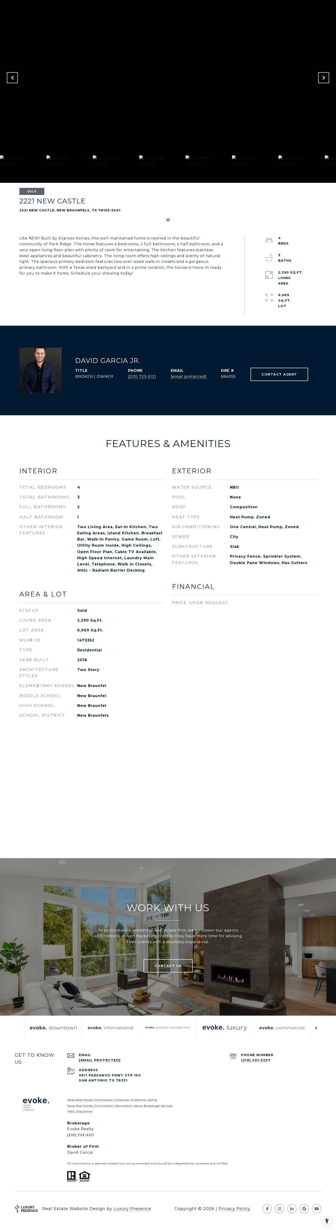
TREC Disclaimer (80, 1111)
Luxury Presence (132, 1208)
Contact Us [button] (168, 966)
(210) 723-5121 (142, 376)
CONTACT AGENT (279, 374)
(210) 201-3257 (255, 1060)
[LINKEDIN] (291, 1208)
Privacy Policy (234, 1208)
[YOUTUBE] (316, 1208)
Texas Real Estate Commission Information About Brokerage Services (120, 1106)
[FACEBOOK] (267, 1208)
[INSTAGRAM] (279, 1208)
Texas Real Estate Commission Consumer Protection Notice (112, 1100)
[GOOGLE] (304, 1208)
